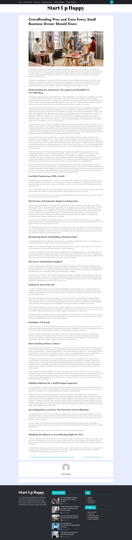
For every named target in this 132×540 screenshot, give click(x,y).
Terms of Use (91, 503)
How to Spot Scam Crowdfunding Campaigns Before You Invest (70, 525)
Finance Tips (91, 514)
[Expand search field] (111, 2)
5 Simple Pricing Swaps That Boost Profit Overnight (69, 533)
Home (20, 2)
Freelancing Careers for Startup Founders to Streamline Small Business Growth (70, 508)
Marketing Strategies (93, 517)
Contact (90, 499)
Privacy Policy (91, 501)
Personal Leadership (93, 519)
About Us (90, 497)
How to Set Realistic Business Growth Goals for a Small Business (69, 499)
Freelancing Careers (93, 515)
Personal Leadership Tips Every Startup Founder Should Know (70, 517)
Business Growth (92, 512)
